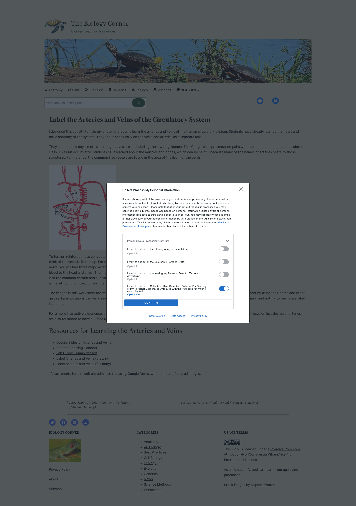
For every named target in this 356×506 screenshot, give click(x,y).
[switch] (224, 248)
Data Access (178, 315)
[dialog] (178, 253)
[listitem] (178, 241)
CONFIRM (151, 302)
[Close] (242, 190)
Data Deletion (157, 315)
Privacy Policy (199, 315)
